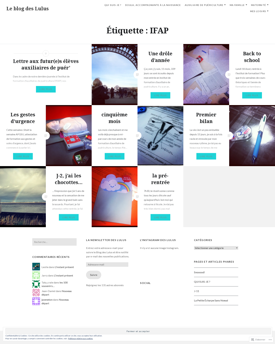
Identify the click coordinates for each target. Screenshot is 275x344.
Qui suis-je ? (112, 5)
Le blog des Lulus (27, 8)
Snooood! (199, 272)
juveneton (47, 299)
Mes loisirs (258, 11)
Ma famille (237, 5)
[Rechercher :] (54, 241)
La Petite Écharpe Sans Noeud (211, 300)
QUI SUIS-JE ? (202, 281)
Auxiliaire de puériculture (204, 5)
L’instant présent (64, 266)
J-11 (196, 290)
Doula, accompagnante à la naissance (153, 5)
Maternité (258, 5)
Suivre (93, 274)
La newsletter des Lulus (106, 239)
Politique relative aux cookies (80, 338)
